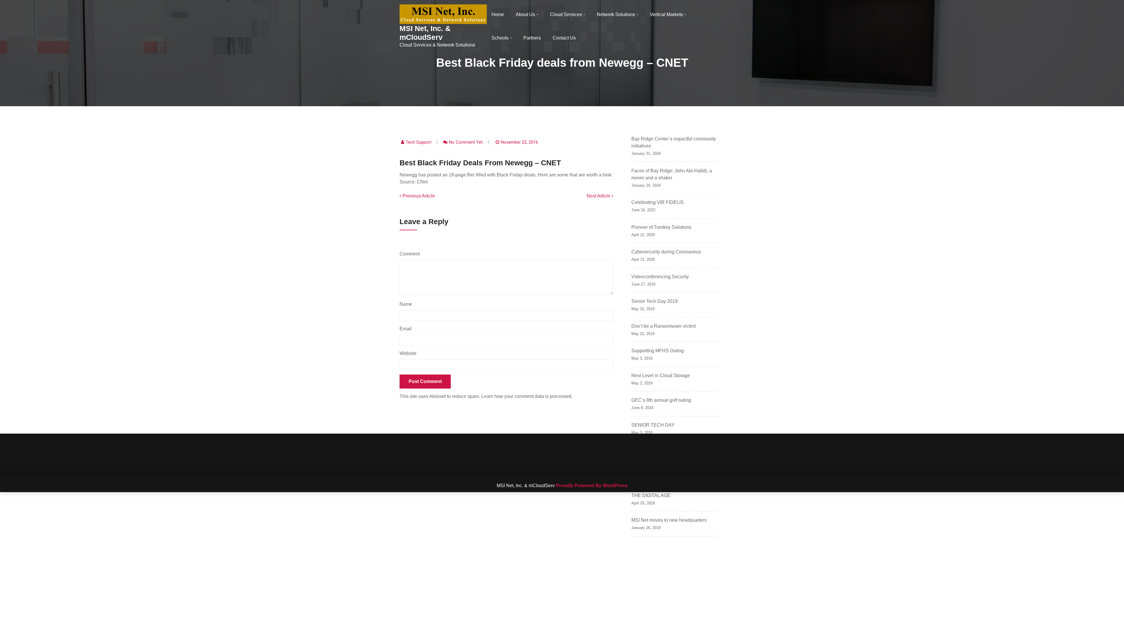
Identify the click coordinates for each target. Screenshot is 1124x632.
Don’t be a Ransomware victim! (663, 326)
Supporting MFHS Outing (657, 350)
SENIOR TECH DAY (653, 425)
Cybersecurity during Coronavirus (666, 251)
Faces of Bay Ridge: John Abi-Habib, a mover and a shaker (671, 174)
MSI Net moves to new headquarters (669, 520)
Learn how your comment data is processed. (527, 396)
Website (408, 353)
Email (407, 328)
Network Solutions (616, 14)
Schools (499, 37)
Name (407, 304)
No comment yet (466, 142)
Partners (532, 37)
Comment (411, 253)
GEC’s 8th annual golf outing (661, 400)
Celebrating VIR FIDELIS (657, 202)
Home (497, 14)
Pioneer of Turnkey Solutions (661, 227)
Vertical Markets (666, 14)
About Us (525, 14)
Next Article (599, 195)
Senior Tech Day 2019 (654, 301)
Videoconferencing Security (660, 276)
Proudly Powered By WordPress (592, 485)
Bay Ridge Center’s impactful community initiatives (673, 142)
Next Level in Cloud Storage (660, 375)
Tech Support (418, 142)
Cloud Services (566, 14)
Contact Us (564, 37)
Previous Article (418, 195)
